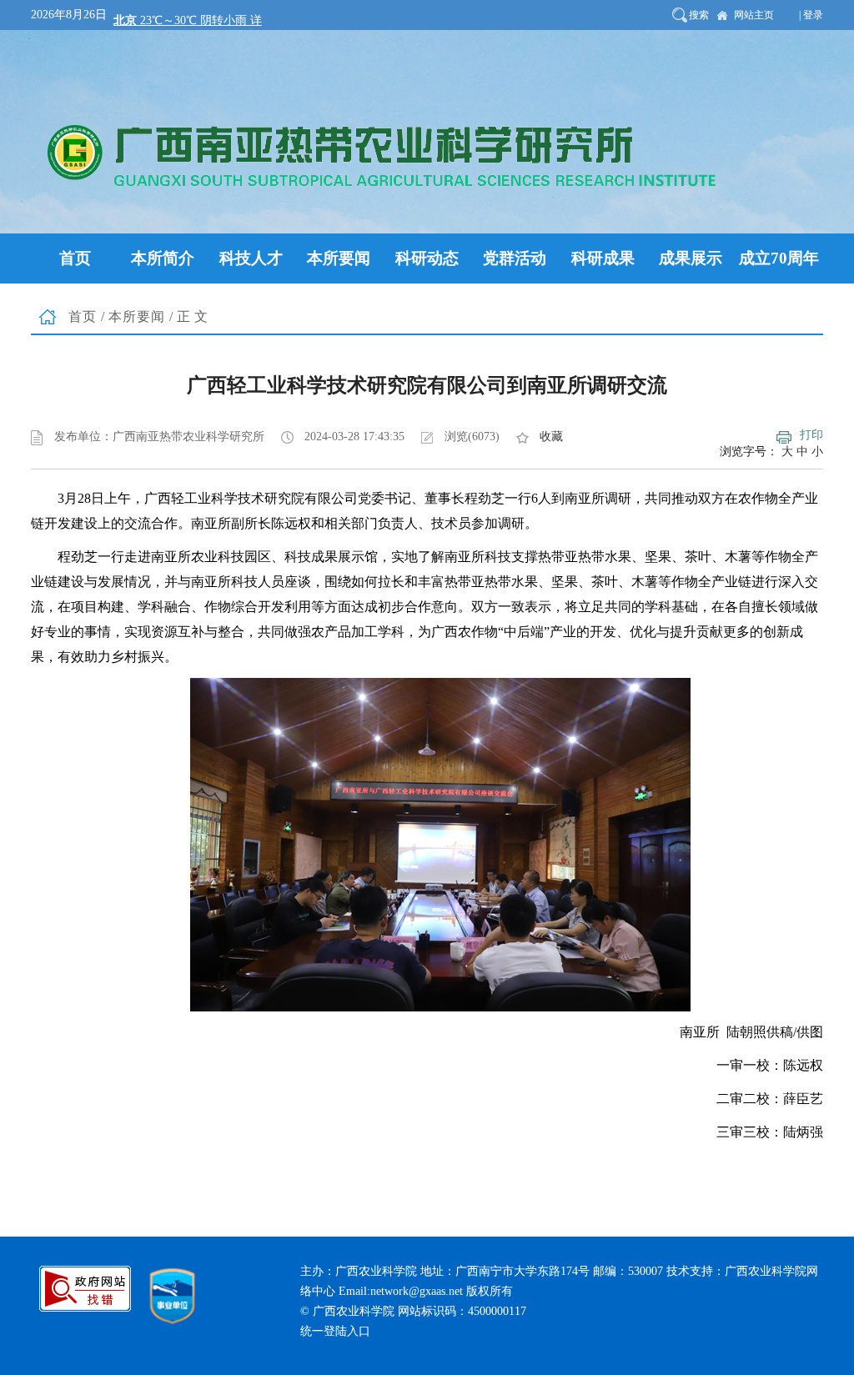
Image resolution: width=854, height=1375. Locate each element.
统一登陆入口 (335, 1331)
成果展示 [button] (690, 258)
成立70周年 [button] (779, 258)
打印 (811, 435)
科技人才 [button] (251, 258)
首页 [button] (75, 258)
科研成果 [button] (603, 258)
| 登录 (811, 15)
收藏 (551, 436)
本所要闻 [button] (338, 258)
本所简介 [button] (162, 258)
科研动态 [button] (427, 258)
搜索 (699, 15)
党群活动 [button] (514, 258)
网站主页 (754, 15)
